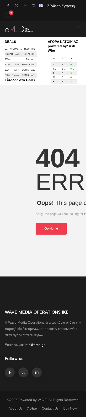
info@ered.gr (35, 345)
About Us (15, 408)
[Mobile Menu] (78, 29)
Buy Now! (70, 408)
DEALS (10, 42)
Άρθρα (32, 408)
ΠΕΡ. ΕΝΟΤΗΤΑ (56, 58)
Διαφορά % (73, 58)
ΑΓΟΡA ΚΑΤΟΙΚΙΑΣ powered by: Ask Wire (63, 46)
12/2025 (65, 58)
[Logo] (19, 28)
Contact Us (50, 408)
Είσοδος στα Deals (20, 80)
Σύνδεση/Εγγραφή (61, 6)
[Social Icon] (8, 5)
